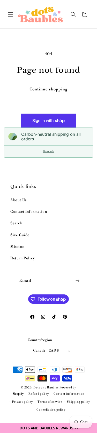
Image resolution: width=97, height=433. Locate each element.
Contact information (69, 394)
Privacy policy (22, 402)
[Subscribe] (77, 281)
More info (48, 151)
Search (16, 223)
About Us (18, 200)
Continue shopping (48, 89)
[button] (48, 428)
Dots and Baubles (46, 387)
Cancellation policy (50, 410)
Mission (17, 246)
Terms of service (50, 402)
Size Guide (19, 235)
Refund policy (38, 394)
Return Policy (22, 258)
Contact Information (28, 211)
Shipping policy (78, 402)
